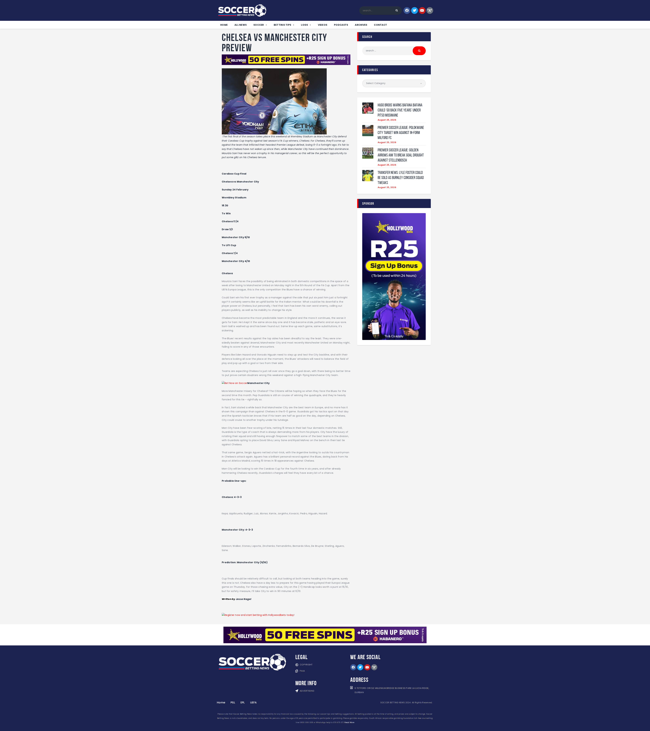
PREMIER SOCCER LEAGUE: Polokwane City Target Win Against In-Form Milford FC (401, 132)
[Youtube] (422, 10)
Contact (380, 25)
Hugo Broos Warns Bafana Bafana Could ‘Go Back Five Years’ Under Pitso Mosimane (400, 110)
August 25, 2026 (387, 119)
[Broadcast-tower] (429, 10)
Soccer (258, 25)
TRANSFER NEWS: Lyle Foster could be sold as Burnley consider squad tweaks (401, 177)
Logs (304, 25)
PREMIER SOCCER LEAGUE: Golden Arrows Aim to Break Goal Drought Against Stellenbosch (401, 155)
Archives (361, 25)
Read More (349, 722)
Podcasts (341, 25)
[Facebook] (407, 10)
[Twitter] (414, 10)
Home (224, 25)
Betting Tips (282, 25)
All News (240, 25)
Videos (322, 25)
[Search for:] (394, 50)
